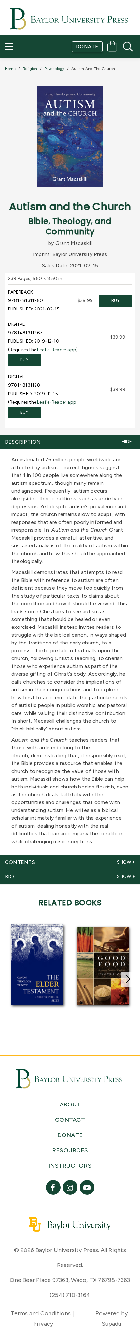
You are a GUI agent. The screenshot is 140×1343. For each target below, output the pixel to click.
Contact (23, 83)
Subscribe (24, 65)
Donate (87, 47)
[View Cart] (112, 47)
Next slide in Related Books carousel (128, 979)
